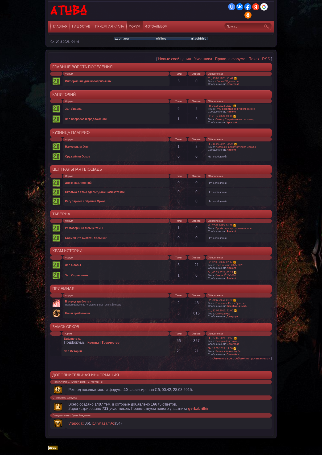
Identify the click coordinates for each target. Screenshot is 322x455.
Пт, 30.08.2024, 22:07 (220, 105)
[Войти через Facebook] (247, 6)
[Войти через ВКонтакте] (239, 6)
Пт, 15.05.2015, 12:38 (220, 348)
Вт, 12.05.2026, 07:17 (220, 262)
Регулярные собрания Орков (85, 201)
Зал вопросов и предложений (86, 119)
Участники (203, 59)
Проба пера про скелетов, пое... (234, 228)
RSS (266, 59)
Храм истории (67, 251)
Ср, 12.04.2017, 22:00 (220, 310)
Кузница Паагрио (71, 133)
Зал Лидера (73, 108)
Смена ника (222, 313)
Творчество (111, 342)
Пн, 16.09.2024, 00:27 (220, 143)
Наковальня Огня (77, 146)
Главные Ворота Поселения (82, 67)
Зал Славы (73, 265)
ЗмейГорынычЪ (237, 306)
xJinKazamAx (103, 423)
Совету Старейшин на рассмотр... (235, 119)
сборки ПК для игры (227, 81)
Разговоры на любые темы (84, 228)
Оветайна (233, 354)
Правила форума (230, 59)
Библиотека (72, 338)
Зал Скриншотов (76, 275)
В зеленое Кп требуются (229, 303)
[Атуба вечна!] (69, 12)
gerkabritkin (199, 409)
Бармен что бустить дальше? (86, 238)
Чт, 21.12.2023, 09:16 (220, 116)
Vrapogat (75, 423)
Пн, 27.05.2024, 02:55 (220, 338)
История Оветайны (227, 341)
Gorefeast (233, 84)
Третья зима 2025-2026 (229, 265)
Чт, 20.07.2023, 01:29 (220, 299)
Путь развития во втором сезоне (235, 108)
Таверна (61, 214)
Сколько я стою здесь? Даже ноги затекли (94, 192)
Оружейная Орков (77, 156)
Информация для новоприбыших (88, 81)
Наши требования (77, 313)
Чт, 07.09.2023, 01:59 (220, 225)
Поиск (253, 59)
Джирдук (232, 316)
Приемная (63, 289)
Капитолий (64, 95)
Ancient (231, 111)
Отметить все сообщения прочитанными (241, 358)
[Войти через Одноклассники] (248, 15)
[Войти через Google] (264, 7)
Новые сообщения (174, 59)
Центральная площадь (77, 169)
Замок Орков (65, 327)
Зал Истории (73, 351)
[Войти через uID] (231, 6)
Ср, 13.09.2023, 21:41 (220, 78)
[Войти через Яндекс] (255, 6)
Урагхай (232, 122)
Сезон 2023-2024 (225, 275)
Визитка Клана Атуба (227, 351)
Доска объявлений (78, 183)
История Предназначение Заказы (235, 146)
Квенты (93, 342)
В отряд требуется (78, 301)
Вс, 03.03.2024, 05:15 (220, 272)
